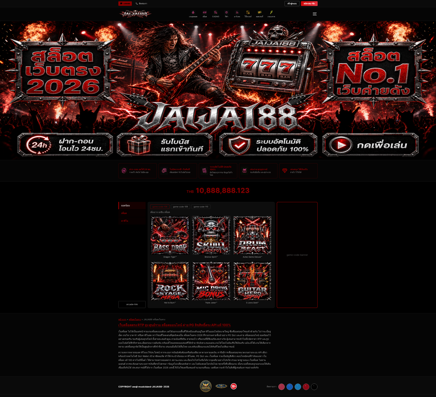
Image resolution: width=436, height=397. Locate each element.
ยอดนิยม (125, 205)
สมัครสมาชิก (309, 3)
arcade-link (132, 304)
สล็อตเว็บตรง (135, 319)
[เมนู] (315, 14)
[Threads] (314, 386)
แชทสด (126, 3)
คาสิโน (124, 220)
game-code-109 (180, 206)
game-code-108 (159, 206)
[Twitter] (297, 386)
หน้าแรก (122, 319)
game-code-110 (201, 206)
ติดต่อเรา (143, 3)
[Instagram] (281, 386)
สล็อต (124, 213)
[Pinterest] (306, 386)
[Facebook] (289, 386)
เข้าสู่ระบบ (292, 3)
